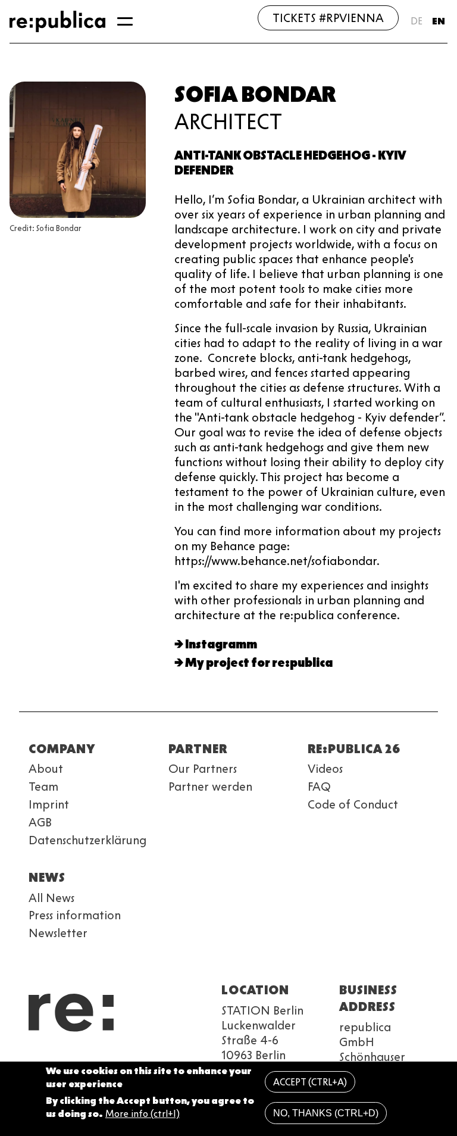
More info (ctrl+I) (142, 1113)
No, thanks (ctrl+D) (325, 1113)
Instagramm (221, 644)
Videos (325, 769)
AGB (40, 822)
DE (416, 21)
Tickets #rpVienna (328, 18)
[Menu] (124, 21)
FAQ (319, 786)
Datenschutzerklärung (87, 840)
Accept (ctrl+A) (310, 1082)
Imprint (49, 804)
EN (438, 21)
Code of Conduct (353, 804)
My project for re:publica (259, 663)
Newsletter (58, 933)
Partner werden (210, 786)
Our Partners (202, 769)
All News (51, 898)
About (46, 769)
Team (43, 786)
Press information (75, 915)
